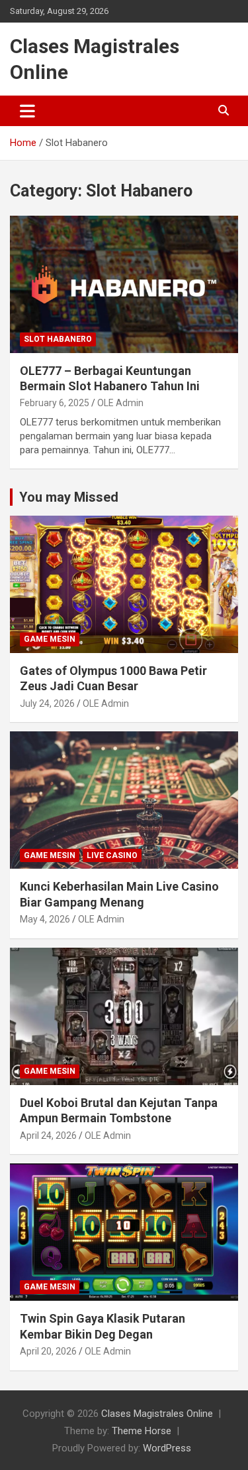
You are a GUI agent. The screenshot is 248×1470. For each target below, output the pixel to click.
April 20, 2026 (48, 1351)
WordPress (167, 1448)
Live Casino (112, 855)
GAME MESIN (49, 639)
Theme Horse (141, 1431)
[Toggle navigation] (27, 111)
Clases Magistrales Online (157, 1414)
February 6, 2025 (54, 403)
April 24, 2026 (48, 1135)
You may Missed (68, 497)
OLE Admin (120, 403)
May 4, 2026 (45, 919)
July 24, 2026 (47, 703)
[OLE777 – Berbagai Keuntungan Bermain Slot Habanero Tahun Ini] (124, 284)
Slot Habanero (58, 339)
